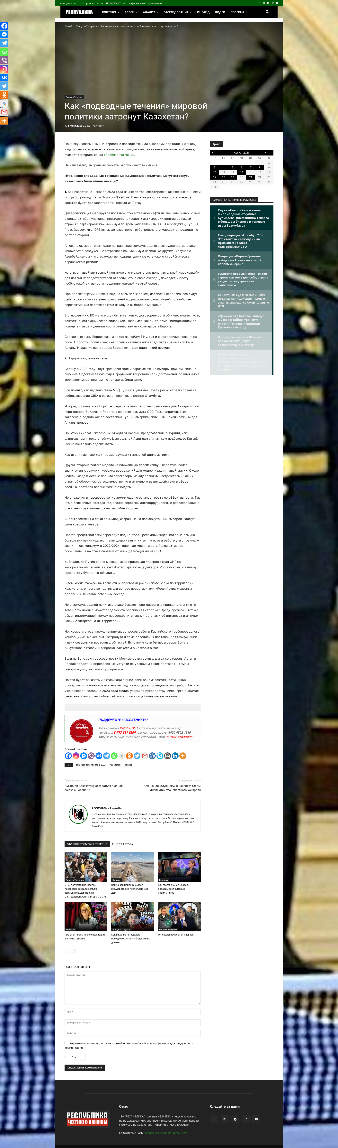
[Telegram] (268, 3)
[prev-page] (67, 950)
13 (241, 172)
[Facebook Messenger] (83, 755)
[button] (267, 12)
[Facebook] (259, 3)
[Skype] (159, 755)
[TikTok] (272, 3)
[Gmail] (144, 755)
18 (223, 177)
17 (214, 177)
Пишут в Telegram (86, 26)
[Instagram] (264, 3)
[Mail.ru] (152, 755)
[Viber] (91, 755)
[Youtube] (277, 3)
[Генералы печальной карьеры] (179, 916)
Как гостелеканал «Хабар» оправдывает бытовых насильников (173, 888)
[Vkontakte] (98, 755)
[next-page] (73, 950)
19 (232, 177)
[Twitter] (137, 755)
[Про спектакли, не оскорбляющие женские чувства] (86, 916)
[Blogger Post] (167, 755)
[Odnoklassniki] (129, 755)
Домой (68, 26)
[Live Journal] (121, 755)
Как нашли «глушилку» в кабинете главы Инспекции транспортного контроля (172, 788)
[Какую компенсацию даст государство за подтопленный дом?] (132, 867)
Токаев (128, 764)
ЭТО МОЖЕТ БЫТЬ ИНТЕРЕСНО (87, 844)
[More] (182, 755)
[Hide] (1, 128)
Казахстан (115, 764)
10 (214, 172)
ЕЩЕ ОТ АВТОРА (122, 844)
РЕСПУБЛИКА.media (79, 126)
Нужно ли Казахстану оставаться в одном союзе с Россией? (94, 788)
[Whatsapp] (114, 755)
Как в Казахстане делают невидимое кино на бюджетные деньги (130, 938)
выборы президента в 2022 (90, 764)
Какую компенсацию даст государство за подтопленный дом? (129, 888)
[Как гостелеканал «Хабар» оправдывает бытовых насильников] (179, 867)
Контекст (116, 880)
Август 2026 (242, 152)
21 (250, 177)
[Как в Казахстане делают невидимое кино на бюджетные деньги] (132, 916)
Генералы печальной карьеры (176, 934)
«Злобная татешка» (118, 155)
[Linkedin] (175, 755)
